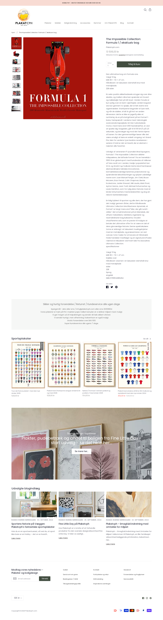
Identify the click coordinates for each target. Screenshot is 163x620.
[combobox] (110, 64)
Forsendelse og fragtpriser (134, 574)
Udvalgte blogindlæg (25, 488)
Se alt (146, 338)
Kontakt (130, 23)
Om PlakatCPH (111, 23)
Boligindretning (70, 23)
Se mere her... (81, 451)
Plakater (48, 23)
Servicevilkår (129, 579)
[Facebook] (142, 598)
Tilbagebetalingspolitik (72, 584)
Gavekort (127, 570)
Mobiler (58, 23)
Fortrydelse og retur (101, 574)
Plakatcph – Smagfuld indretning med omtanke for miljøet (127, 525)
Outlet (65, 570)
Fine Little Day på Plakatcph (74, 523)
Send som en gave (70, 574)
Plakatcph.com (112, 47)
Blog (122, 23)
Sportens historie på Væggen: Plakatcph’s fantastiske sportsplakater (33, 525)
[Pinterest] (150, 598)
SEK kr (17, 597)
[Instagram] (146, 598)
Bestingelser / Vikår (70, 579)
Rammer (97, 23)
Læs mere (15, 538)
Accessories (85, 23)
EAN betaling (98, 579)
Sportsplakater (21, 338)
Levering (122, 55)
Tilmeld (45, 578)
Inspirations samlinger (101, 584)
